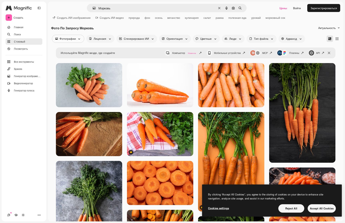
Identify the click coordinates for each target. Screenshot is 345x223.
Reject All (291, 208)
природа (134, 18)
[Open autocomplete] (92, 8)
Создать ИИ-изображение (74, 18)
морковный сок (275, 18)
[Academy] (16, 215)
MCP (265, 53)
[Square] (337, 39)
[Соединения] (9, 215)
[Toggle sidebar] (39, 8)
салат (207, 18)
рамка (220, 18)
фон (147, 18)
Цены (283, 8)
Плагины (294, 53)
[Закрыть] (329, 53)
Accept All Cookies (322, 208)
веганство (173, 18)
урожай (256, 18)
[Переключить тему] (23, 215)
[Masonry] (330, 39)
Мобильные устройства (227, 53)
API (318, 53)
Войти (297, 8)
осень (159, 18)
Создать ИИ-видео (112, 18)
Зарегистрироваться (323, 8)
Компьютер (184, 53)
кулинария (192, 18)
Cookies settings (218, 208)
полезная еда (237, 18)
